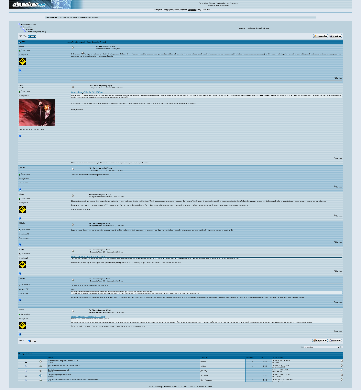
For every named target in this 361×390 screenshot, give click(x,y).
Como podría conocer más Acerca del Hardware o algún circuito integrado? (73, 379)
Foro (156, 10)
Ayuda (170, 10)
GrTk (277, 362)
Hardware (50, 381)
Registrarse (192, 10)
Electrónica (29, 29)
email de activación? (222, 5)
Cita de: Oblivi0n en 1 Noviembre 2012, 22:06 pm (88, 256)
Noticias (50, 367)
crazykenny (279, 381)
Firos (21, 85)
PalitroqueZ (279, 376)
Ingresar (226, 3)
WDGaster (204, 375)
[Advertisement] (122, 67)
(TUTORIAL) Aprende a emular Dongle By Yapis (78, 17)
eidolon (21, 46)
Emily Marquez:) (206, 380)
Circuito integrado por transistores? (60, 375)
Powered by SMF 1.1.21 (173, 387)
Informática (27, 27)
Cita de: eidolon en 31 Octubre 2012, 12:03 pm (87, 92)
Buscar (176, 10)
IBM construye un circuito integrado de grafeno (64, 365)
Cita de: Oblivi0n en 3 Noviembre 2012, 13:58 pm (88, 317)
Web (160, 10)
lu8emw (203, 361)
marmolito (278, 371)
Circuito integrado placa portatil (58, 370)
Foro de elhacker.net (28, 24)
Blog (165, 10)
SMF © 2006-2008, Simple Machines (198, 387)
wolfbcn (203, 366)
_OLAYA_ (204, 371)
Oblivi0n (22, 168)
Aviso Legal (159, 387)
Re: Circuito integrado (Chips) (101, 86)
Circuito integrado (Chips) (36, 32)
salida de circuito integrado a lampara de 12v (63, 361)
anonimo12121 (280, 367)
